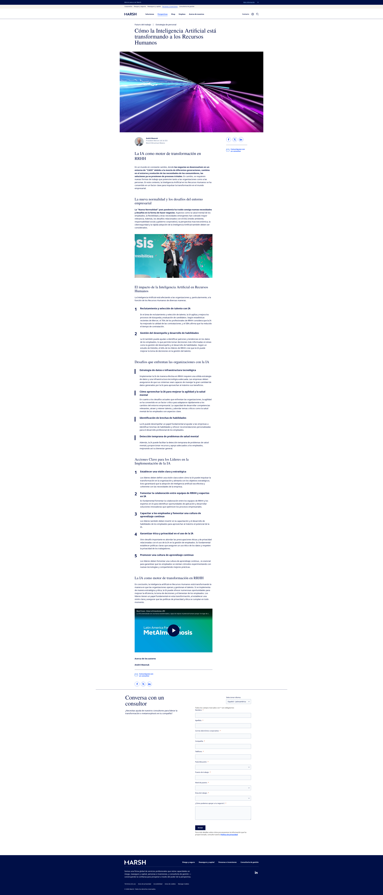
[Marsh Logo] (135, 862)
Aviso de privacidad (144, 884)
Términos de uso (130, 884)
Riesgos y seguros (140, 7)
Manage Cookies (183, 884)
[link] (137, 684)
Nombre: (198, 710)
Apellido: (198, 720)
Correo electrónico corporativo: (207, 731)
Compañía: (199, 741)
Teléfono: (198, 751)
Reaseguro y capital (154, 7)
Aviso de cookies (170, 884)
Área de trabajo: (201, 793)
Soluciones (149, 14)
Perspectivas (163, 14)
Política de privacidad (229, 835)
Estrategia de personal (166, 24)
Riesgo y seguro (188, 862)
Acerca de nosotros (196, 14)
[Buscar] (257, 14)
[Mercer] (132, 14)
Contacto (245, 14)
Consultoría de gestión (186, 7)
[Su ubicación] (252, 14)
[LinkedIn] (256, 872)
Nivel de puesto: (201, 783)
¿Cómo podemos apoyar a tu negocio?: (210, 803)
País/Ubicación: (201, 762)
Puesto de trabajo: (202, 772)
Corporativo (128, 7)
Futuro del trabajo (143, 24)
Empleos (182, 14)
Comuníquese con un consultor (146, 675)
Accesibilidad (157, 884)
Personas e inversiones (170, 7)
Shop (173, 14)
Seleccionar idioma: (233, 697)
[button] (258, 2)
